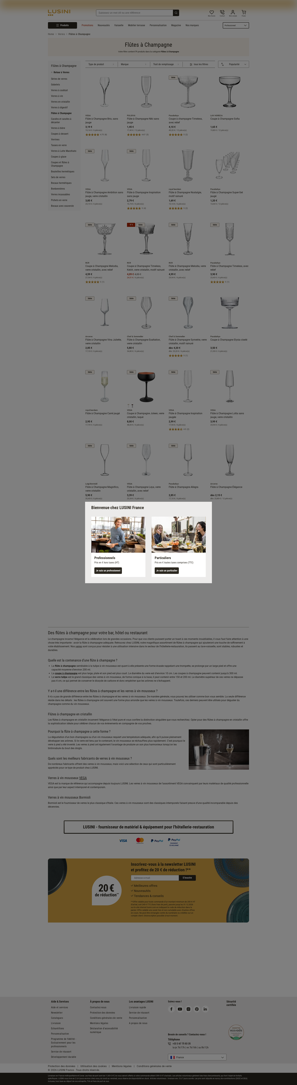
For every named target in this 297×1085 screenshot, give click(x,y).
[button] (118, 547)
